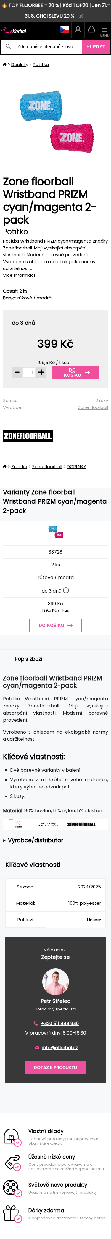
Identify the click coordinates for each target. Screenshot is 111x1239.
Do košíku (72, 373)
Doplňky (19, 64)
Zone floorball (93, 407)
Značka (19, 466)
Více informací (19, 275)
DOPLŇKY (76, 466)
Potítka (41, 64)
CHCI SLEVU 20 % (55, 16)
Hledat (95, 46)
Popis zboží (28, 659)
